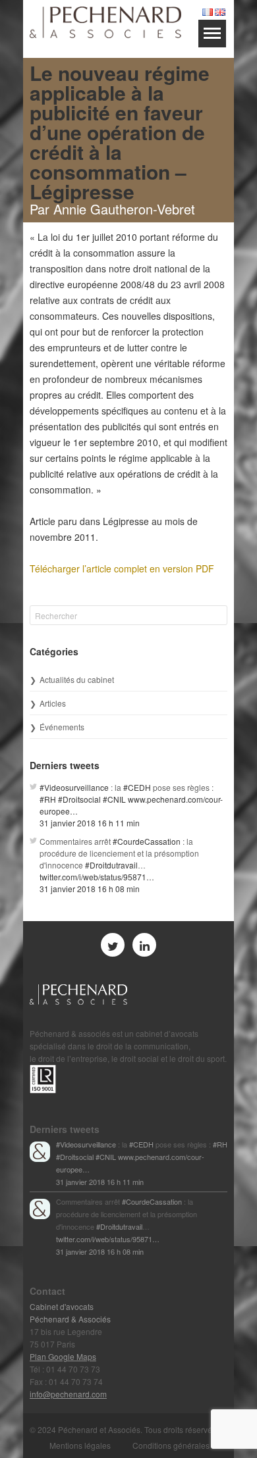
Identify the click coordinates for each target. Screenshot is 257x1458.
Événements (62, 726)
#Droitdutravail (111, 864)
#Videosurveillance (74, 787)
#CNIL (114, 799)
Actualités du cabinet (77, 679)
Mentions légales (80, 1445)
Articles (53, 703)
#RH (48, 799)
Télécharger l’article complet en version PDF (122, 568)
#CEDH (137, 787)
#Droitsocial (79, 799)
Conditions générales (171, 1445)
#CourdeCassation (147, 841)
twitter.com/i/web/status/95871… (97, 876)
